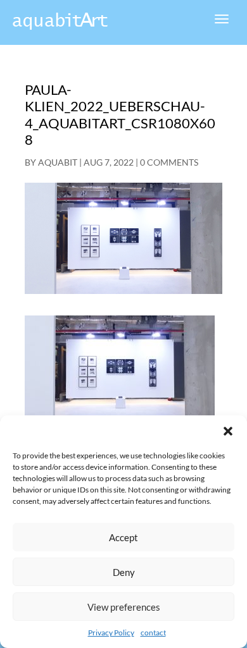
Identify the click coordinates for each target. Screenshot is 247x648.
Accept (123, 537)
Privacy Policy (111, 632)
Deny (124, 572)
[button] (228, 431)
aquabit (57, 162)
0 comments (169, 162)
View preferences (123, 607)
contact (153, 632)
